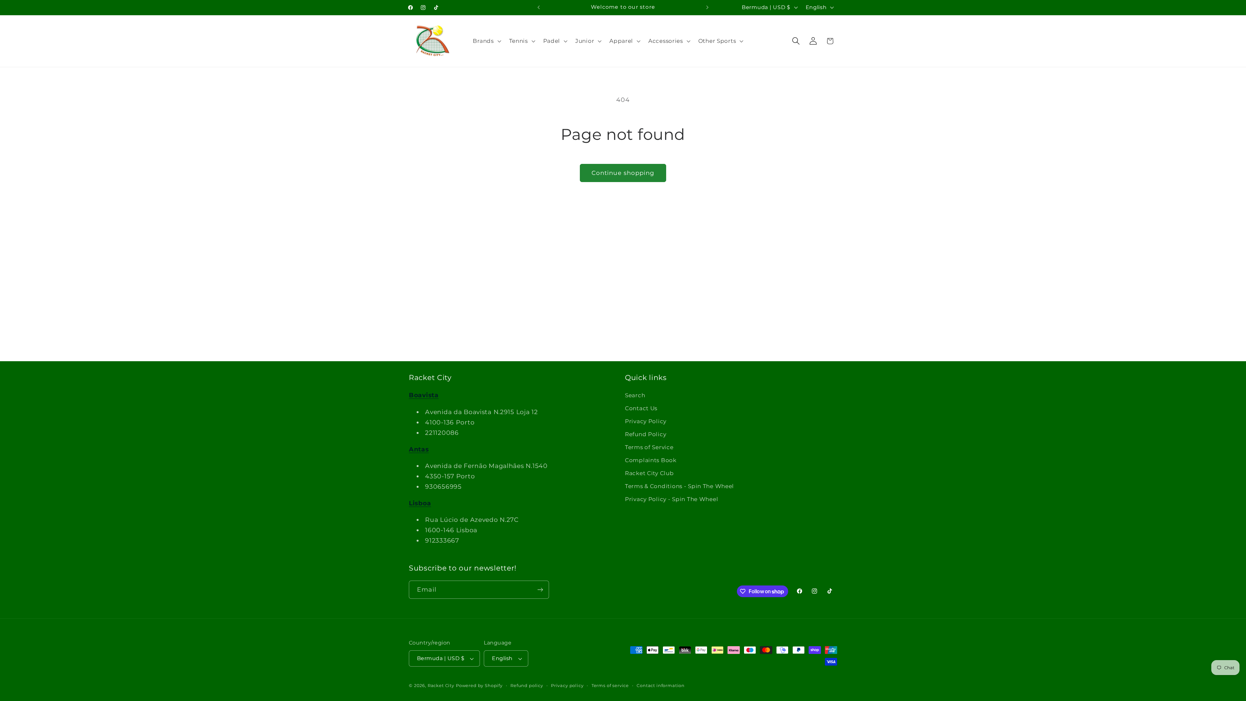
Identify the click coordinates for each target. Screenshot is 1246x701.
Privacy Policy (645, 421)
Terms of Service (649, 447)
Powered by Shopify (479, 685)
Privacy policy (567, 685)
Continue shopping (623, 173)
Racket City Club (649, 473)
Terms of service (610, 685)
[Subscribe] (540, 590)
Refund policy (526, 685)
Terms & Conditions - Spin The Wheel (679, 486)
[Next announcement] (707, 7)
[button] (486, 41)
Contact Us (641, 408)
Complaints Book (651, 460)
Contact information (661, 685)
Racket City (441, 685)
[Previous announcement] (538, 7)
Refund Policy (645, 434)
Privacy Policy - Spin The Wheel (671, 499)
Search (635, 395)
